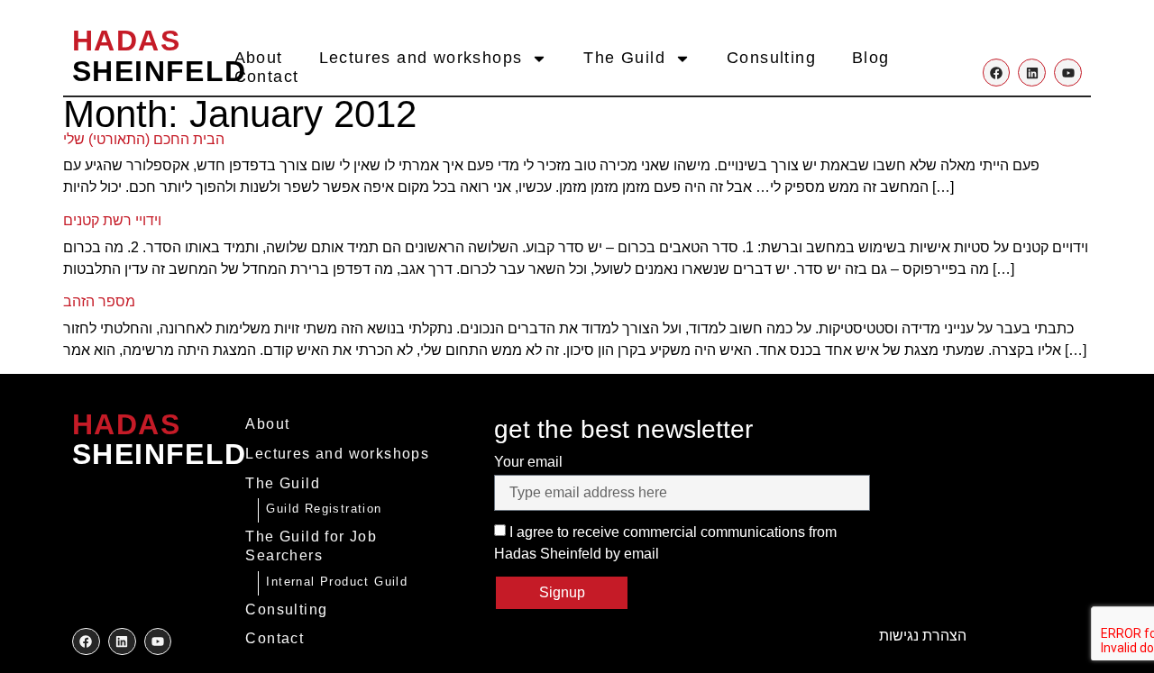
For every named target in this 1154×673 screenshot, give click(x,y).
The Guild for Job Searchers (311, 546)
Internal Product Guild (337, 581)
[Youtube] (1068, 72)
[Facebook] (997, 72)
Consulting (771, 58)
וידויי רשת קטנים (112, 220)
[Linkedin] (1032, 72)
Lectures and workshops (421, 58)
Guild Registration (323, 508)
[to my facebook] (86, 642)
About (258, 58)
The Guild (624, 58)
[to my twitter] (122, 642)
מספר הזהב (99, 301)
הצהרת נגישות (922, 635)
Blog (871, 58)
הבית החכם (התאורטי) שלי (143, 139)
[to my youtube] (158, 642)
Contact (266, 77)
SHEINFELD (159, 55)
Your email (528, 461)
